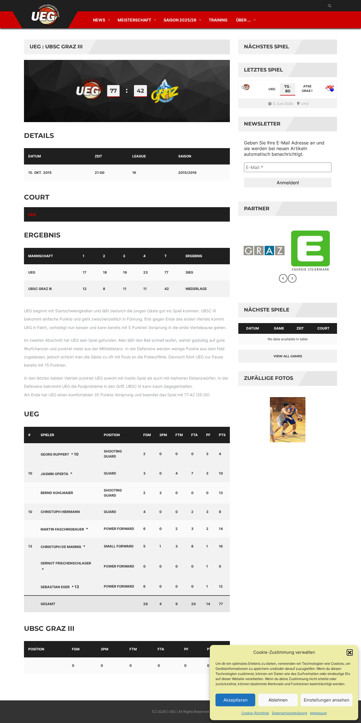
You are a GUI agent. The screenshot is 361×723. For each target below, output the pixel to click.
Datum (252, 328)
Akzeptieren (235, 700)
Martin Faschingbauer (62, 529)
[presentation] (283, 278)
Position (112, 435)
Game (279, 328)
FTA (194, 435)
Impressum (318, 713)
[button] (350, 652)
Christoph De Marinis (61, 547)
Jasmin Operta (54, 474)
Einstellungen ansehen (326, 700)
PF (208, 435)
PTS (222, 435)
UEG (31, 272)
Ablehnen (278, 700)
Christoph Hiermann (60, 512)
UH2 (32, 214)
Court (323, 328)
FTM (179, 435)
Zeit (300, 328)
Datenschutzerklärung (289, 713)
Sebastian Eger (55, 587)
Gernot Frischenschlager (66, 563)
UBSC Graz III (40, 289)
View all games (288, 356)
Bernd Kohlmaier (57, 493)
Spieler (47, 435)
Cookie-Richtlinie (255, 713)
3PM (163, 435)
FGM (147, 435)
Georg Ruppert (55, 454)
